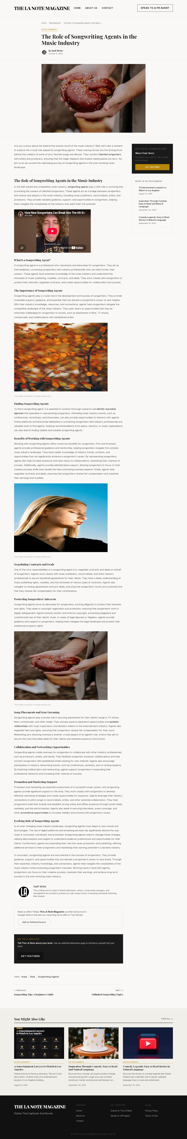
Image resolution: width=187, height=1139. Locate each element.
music (24, 976)
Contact (107, 8)
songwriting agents (78, 186)
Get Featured (30, 956)
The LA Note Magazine (42, 8)
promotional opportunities (35, 812)
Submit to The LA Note (121, 1110)
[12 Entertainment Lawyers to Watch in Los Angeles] (39, 1043)
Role (32, 976)
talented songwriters (110, 154)
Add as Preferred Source (34, 922)
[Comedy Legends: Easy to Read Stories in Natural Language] (148, 1043)
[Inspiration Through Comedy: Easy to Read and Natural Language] (93, 1043)
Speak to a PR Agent (155, 8)
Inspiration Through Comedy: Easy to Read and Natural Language (153, 204)
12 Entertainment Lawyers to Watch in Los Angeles (152, 188)
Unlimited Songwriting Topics (107, 994)
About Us (91, 8)
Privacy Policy (151, 1110)
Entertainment (55, 23)
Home (77, 8)
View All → (167, 1019)
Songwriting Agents (48, 976)
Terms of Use (151, 1116)
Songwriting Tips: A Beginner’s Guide (34, 994)
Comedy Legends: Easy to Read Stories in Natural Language (154, 218)
